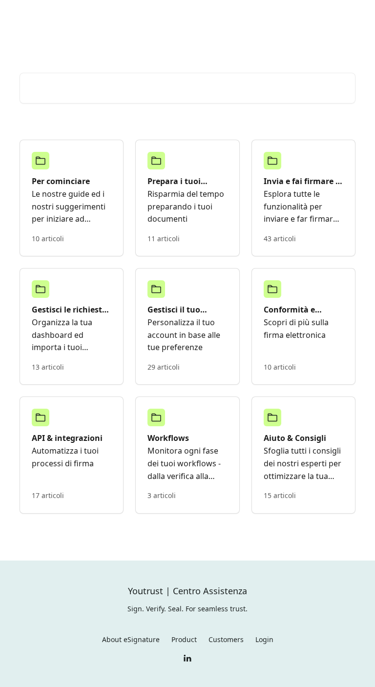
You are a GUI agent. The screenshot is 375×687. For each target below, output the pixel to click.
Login (255, 15)
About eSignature (131, 639)
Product (184, 639)
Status (287, 15)
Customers (226, 639)
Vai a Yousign (211, 15)
